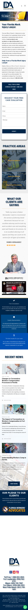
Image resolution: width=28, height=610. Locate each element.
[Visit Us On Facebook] (10, 572)
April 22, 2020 (5, 376)
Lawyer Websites (18, 606)
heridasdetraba (7, 400)
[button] (25, 607)
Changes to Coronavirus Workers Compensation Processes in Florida (11, 381)
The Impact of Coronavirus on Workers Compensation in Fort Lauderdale (13, 421)
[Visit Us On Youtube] (14, 572)
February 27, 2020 (6, 455)
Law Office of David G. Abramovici (17, 66)
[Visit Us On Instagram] (17, 572)
